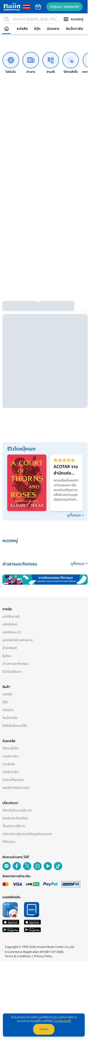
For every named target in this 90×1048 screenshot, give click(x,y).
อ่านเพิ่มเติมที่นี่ (62, 1021)
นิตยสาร (53, 29)
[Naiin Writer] (45, 579)
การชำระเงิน (10, 756)
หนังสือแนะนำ (11, 632)
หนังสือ (22, 29)
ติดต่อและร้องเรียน (15, 818)
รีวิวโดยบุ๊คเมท (12, 671)
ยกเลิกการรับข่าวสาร (16, 787)
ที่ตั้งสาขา (8, 841)
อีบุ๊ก (37, 29)
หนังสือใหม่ (9, 624)
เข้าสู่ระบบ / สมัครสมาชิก (64, 7)
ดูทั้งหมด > (75, 515)
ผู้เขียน (7, 655)
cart (38, 7)
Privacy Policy (43, 956)
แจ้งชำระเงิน (10, 771)
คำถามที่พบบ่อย (13, 779)
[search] (7, 19)
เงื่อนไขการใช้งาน (13, 826)
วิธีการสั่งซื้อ (10, 748)
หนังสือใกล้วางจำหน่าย (17, 640)
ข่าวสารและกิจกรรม (15, 663)
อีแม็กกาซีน (74, 29)
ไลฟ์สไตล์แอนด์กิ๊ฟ (14, 725)
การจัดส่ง (8, 764)
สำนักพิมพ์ (9, 647)
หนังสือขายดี (11, 616)
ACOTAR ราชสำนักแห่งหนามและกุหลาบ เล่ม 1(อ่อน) (66, 470)
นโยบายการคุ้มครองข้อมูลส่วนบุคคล (27, 833)
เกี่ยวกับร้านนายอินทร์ (16, 810)
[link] (10, 63)
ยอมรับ (43, 1029)
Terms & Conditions (18, 956)
